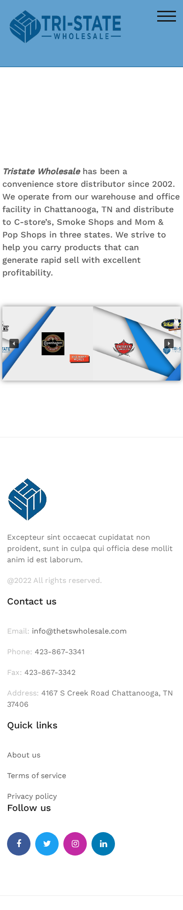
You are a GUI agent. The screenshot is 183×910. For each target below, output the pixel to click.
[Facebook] (18, 844)
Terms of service (36, 775)
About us (23, 754)
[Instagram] (75, 844)
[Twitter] (47, 844)
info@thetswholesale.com (79, 631)
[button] (14, 343)
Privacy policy (32, 796)
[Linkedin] (103, 844)
